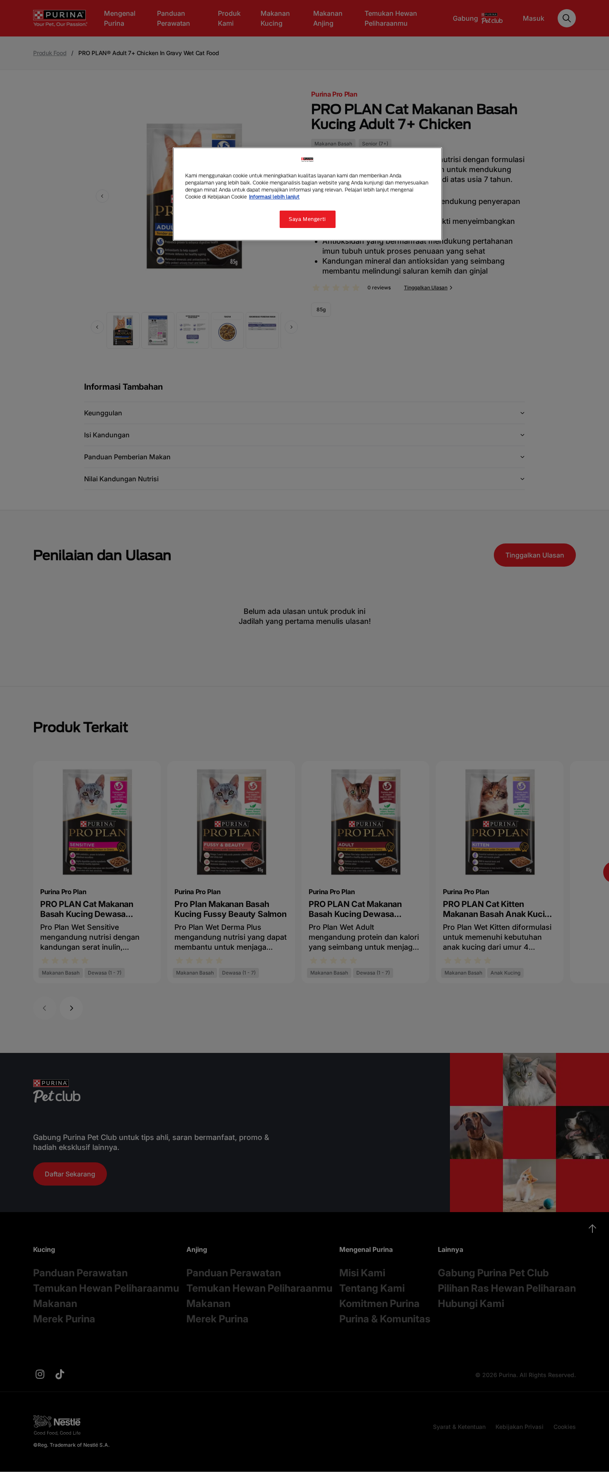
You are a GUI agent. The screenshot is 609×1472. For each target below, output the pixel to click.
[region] (307, 194)
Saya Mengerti (307, 219)
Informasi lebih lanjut (274, 196)
